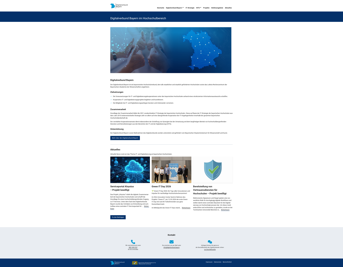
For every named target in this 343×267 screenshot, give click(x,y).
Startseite (160, 8)
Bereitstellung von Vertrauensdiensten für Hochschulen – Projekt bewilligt (210, 190)
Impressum (209, 262)
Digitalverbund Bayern (174, 8)
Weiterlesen (186, 208)
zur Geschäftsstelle (210, 249)
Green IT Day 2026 (161, 186)
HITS (198, 8)
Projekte (206, 8)
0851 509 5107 (133, 247)
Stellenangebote (217, 8)
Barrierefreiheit (227, 262)
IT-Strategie (190, 8)
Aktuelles (228, 8)
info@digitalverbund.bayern (171, 247)
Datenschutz (217, 262)
